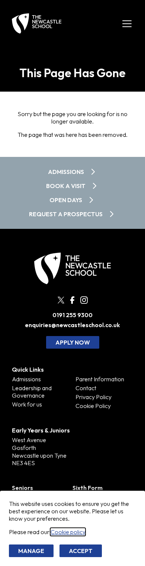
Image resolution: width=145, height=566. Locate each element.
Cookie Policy (93, 405)
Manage (31, 551)
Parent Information (99, 379)
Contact (85, 388)
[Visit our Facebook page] (72, 300)
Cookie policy (68, 532)
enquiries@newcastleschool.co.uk (72, 325)
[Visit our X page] (61, 300)
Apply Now (72, 342)
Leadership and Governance (32, 391)
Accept (81, 551)
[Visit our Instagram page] (84, 300)
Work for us (27, 404)
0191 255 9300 (72, 315)
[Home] (36, 23)
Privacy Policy (93, 397)
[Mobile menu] (127, 23)
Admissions (26, 379)
